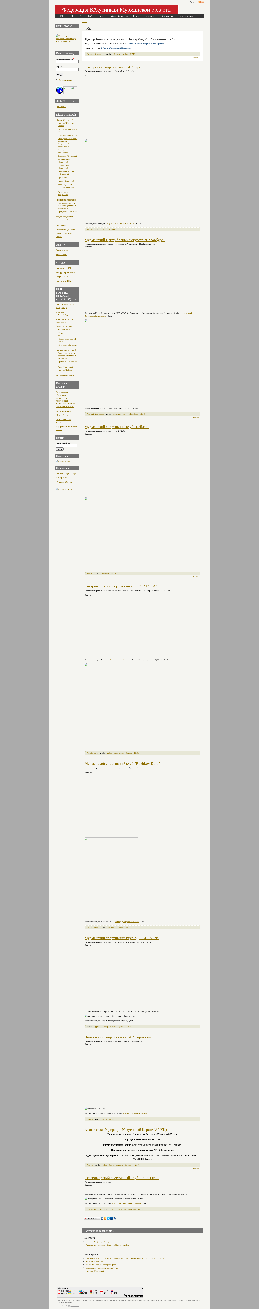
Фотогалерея (149, 16)
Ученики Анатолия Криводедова (64, 320)
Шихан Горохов (63, 415)
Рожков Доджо (123, 927)
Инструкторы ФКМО (65, 272)
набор (125, 54)
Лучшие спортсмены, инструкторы (65, 306)
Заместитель (61, 254)
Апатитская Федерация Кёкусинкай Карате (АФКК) (126, 1130)
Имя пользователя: (65, 58)
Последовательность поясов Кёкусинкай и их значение (67, 205)
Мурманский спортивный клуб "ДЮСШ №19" (122, 938)
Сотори (129, 753)
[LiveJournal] (114, 1218)
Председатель (62, 250)
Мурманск (117, 54)
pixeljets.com (74, 1306)
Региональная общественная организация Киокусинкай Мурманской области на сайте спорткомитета (66, 399)
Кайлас (89, 573)
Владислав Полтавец (94, 1209)
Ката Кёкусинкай (65, 184)
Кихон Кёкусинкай (66, 181)
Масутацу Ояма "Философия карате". (101, 1264)
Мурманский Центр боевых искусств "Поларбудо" (125, 240)
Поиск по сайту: (63, 443)
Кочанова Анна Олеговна (120, 659)
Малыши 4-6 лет (64, 329)
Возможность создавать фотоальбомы (102, 1267)
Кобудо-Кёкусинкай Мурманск (116, 48)
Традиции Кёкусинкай (67, 156)
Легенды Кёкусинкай (65, 229)
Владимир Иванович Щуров (135, 1113)
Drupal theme (61, 1306)
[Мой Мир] (111, 1218)
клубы (108, 54)
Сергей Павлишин (116, 1165)
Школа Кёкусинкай (64, 119)
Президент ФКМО (64, 268)
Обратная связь (167, 16)
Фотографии (61, 477)
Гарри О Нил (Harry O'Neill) (97, 1241)
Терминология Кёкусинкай (64, 160)
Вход (192, 2)
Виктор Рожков (92, 927)
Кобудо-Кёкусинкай (119, 16)
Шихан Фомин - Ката (67, 187)
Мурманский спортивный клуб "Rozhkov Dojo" (122, 763)
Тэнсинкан (132, 1209)
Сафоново (122, 1209)
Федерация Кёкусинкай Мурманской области (116, 9)
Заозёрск (90, 229)
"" (146, 43)
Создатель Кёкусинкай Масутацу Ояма (67, 130)
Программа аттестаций (66, 199)
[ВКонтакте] (102, 1218)
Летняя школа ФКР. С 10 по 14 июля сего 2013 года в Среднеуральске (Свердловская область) (125, 1258)
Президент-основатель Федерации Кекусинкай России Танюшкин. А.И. (67, 142)
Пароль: (60, 66)
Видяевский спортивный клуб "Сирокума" (118, 1037)
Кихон (102, 16)
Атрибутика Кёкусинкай (63, 151)
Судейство (62, 177)
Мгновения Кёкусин (94, 1261)
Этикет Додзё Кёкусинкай (63, 166)
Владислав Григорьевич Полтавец (126, 1203)
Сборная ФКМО (63, 276)
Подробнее (195, 57)
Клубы (90, 16)
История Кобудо (65, 370)
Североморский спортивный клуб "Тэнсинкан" (122, 1178)
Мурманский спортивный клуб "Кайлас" (117, 427)
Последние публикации (66, 473)
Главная (84, 22)
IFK (80, 16)
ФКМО (60, 16)
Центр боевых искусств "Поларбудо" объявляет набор (131, 39)
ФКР (71, 16)
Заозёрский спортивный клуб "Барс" (113, 67)
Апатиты (90, 1165)
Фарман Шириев (116, 1026)
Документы (61, 106)
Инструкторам (186, 16)
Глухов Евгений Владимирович (120, 223)
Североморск (119, 753)
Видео (136, 16)
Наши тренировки (64, 326)
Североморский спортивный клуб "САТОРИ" (121, 586)
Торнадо (128, 1165)
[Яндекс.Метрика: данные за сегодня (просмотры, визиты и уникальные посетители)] (64, 489)
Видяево (90, 1119)
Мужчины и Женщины (67, 345)
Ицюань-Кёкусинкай (65, 375)
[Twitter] (108, 1218)
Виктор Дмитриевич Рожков (127, 921)
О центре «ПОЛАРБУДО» (63, 313)
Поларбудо (134, 414)
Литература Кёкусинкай (63, 193)
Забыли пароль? (65, 79)
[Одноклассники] (105, 1218)
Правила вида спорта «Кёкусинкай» (67, 172)
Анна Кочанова (92, 753)
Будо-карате (61, 224)
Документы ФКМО (64, 281)
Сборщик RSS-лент (64, 482)
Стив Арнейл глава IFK (67, 135)
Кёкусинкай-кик (63, 410)
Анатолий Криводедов (95, 54)
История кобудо (64, 220)
